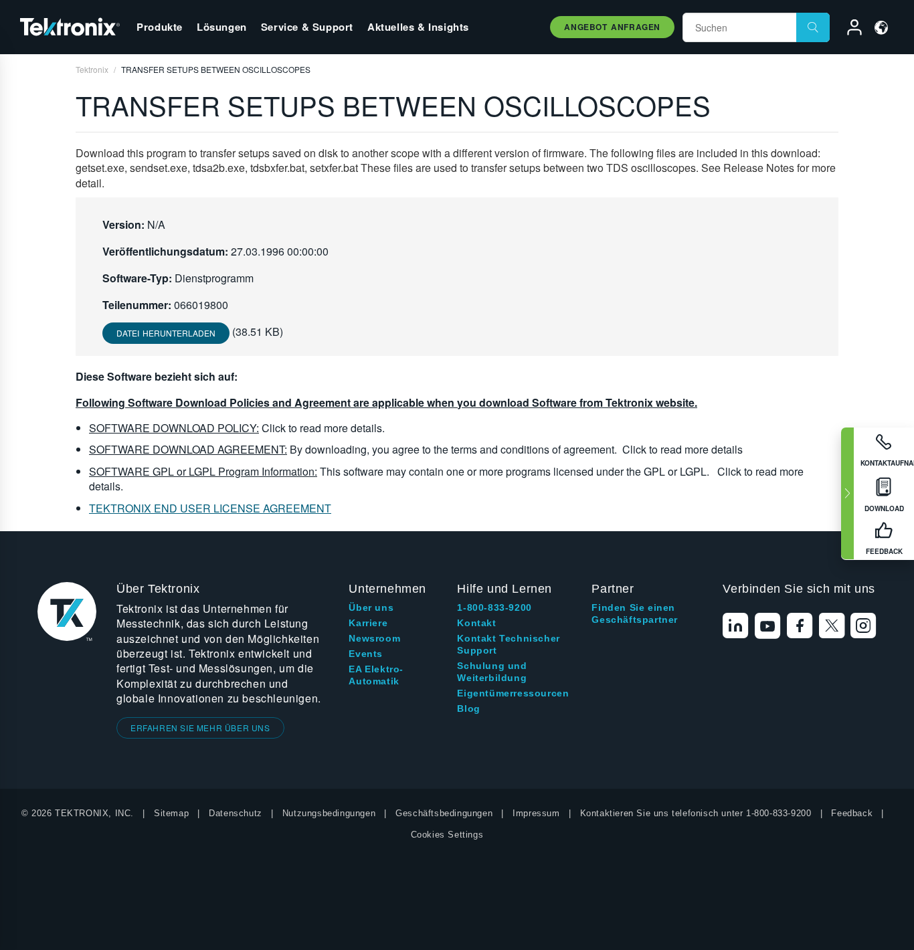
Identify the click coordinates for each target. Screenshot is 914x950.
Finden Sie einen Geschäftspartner (634, 613)
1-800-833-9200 (494, 607)
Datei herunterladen (165, 333)
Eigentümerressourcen (513, 693)
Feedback (852, 813)
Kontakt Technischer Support (508, 644)
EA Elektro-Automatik (376, 675)
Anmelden (848, 29)
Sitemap (171, 813)
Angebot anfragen (612, 27)
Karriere (368, 623)
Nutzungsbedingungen (328, 813)
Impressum (536, 813)
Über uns (371, 607)
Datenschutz (235, 813)
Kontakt (476, 623)
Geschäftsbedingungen (443, 813)
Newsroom (374, 638)
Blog (468, 708)
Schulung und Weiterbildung (492, 671)
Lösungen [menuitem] (222, 26)
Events (366, 653)
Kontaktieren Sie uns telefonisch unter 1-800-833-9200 (696, 813)
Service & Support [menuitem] (307, 26)
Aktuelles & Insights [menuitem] (418, 26)
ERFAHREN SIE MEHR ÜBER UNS (200, 727)
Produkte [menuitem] (159, 26)
